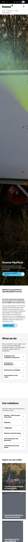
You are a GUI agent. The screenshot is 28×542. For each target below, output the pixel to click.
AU (21, 1)
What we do (10, 11)
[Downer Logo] (7, 5)
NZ (23, 1)
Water (16, 11)
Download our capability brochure (11, 274)
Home (3, 11)
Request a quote (8, 325)
